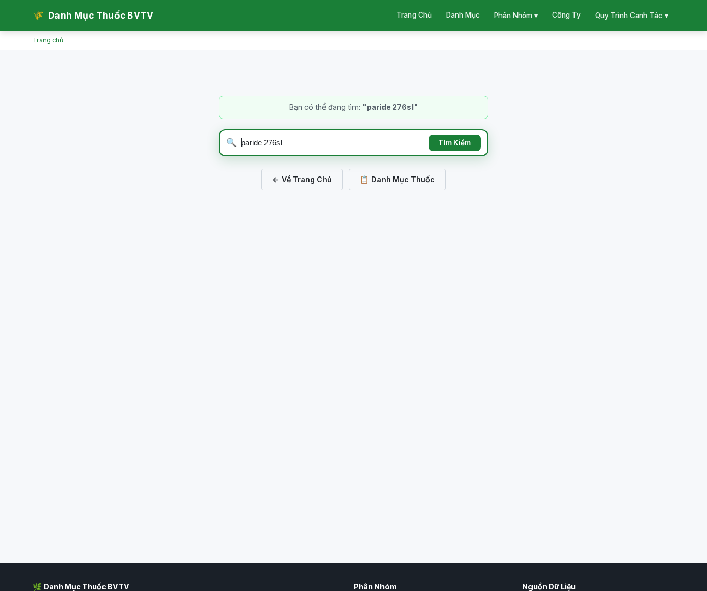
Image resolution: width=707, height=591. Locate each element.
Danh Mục (463, 15)
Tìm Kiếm (454, 143)
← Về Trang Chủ (302, 179)
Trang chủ (48, 40)
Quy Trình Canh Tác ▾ (631, 15)
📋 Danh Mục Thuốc (397, 179)
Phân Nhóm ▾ (516, 15)
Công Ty (566, 15)
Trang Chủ (414, 15)
